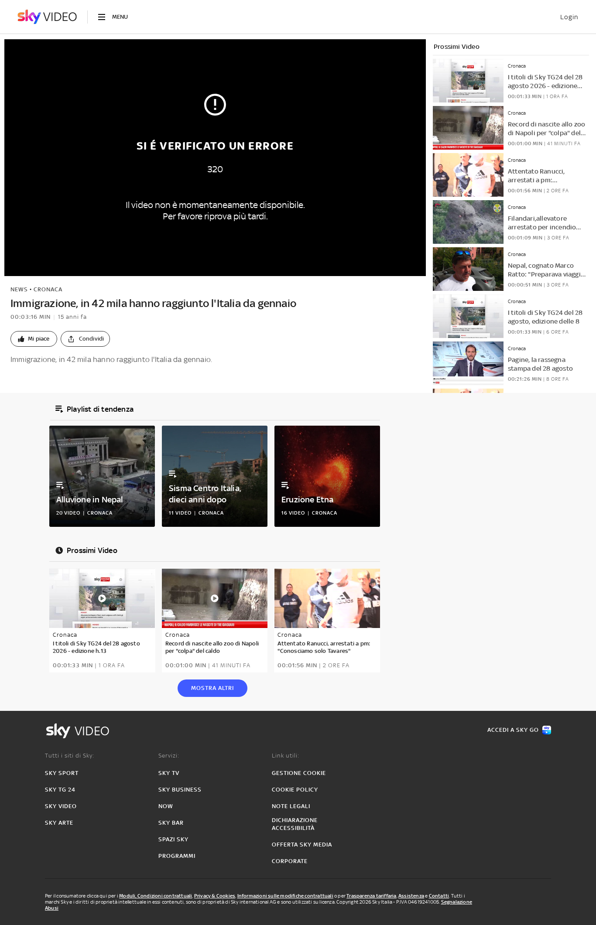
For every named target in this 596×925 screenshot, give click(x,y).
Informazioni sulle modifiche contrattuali (285, 896)
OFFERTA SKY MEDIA (302, 844)
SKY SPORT (62, 773)
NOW (165, 806)
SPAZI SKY (173, 839)
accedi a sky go (513, 730)
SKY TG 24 (60, 789)
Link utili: (285, 755)
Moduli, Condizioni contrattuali (155, 896)
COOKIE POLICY (295, 789)
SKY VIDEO (61, 806)
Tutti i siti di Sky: (69, 755)
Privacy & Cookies (214, 896)
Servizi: (168, 755)
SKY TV (168, 773)
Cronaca (48, 289)
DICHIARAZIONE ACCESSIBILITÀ (295, 824)
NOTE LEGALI (291, 806)
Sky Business (180, 789)
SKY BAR (171, 822)
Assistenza (411, 896)
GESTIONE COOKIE (299, 773)
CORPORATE (290, 861)
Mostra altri (212, 688)
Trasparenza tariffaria (371, 896)
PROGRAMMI (176, 856)
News (19, 289)
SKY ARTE (59, 822)
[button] (33, 339)
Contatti (439, 896)
